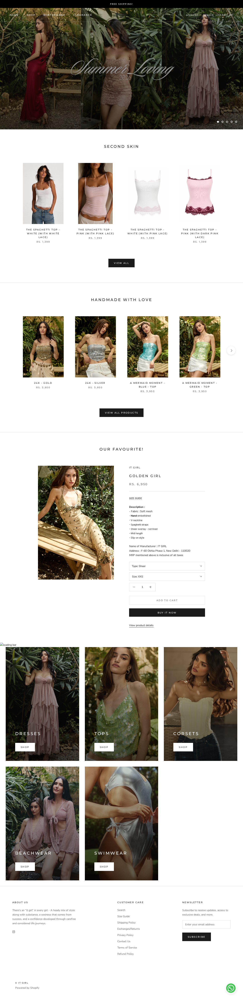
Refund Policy (125, 954)
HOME (14, 14)
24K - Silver (95, 382)
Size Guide (123, 916)
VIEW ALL (121, 263)
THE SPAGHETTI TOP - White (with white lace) (43, 233)
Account (192, 15)
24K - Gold (43, 382)
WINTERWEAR (54, 14)
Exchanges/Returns (128, 929)
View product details (141, 625)
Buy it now (167, 612)
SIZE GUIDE (135, 498)
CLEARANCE (82, 14)
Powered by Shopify (27, 988)
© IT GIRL (21, 982)
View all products (121, 412)
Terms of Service (127, 947)
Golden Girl (145, 476)
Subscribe (196, 936)
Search (209, 15)
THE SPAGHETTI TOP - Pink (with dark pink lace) (200, 233)
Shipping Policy (126, 922)
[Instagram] (13, 931)
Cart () (227, 14)
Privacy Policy (125, 935)
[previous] (12, 199)
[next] (231, 199)
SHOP (31, 14)
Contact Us (123, 941)
